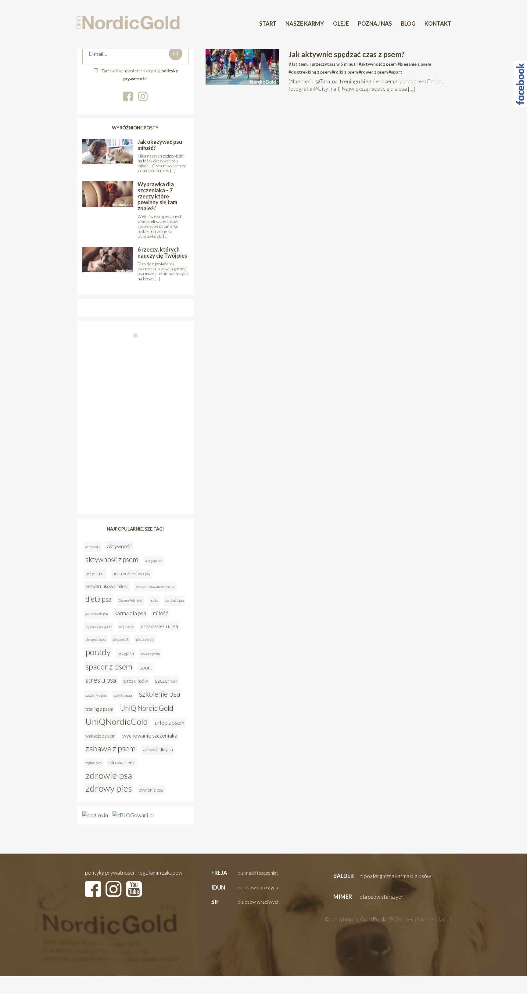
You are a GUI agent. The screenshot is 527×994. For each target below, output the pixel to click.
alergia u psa (153, 561)
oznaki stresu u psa (159, 626)
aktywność (119, 546)
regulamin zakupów (160, 872)
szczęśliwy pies (96, 695)
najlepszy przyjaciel (98, 627)
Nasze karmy (304, 23)
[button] (244, 873)
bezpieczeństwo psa (132, 573)
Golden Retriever (131, 600)
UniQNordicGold (116, 721)
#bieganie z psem (414, 64)
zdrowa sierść (122, 762)
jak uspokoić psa (96, 614)
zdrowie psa (108, 775)
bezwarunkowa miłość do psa (155, 587)
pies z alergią (145, 639)
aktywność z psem (111, 559)
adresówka (92, 547)
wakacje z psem (100, 735)
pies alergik (121, 639)
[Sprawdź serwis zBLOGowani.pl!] (133, 814)
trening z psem (99, 709)
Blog (408, 23)
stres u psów (135, 681)
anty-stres (95, 573)
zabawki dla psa (158, 749)
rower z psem (150, 654)
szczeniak (166, 680)
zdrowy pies (108, 788)
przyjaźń (126, 653)
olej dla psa (126, 627)
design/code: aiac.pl (428, 919)
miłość (160, 613)
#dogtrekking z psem (310, 72)
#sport (395, 72)
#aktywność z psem (377, 64)
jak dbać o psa (174, 600)
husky (154, 600)
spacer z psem (108, 666)
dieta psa (98, 599)
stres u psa (100, 680)
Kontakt (438, 23)
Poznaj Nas (375, 23)
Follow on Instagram (137, 347)
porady (98, 652)
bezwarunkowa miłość (107, 586)
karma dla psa (130, 613)
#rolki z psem (345, 72)
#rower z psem (373, 72)
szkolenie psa (159, 693)
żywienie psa (151, 790)
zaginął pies (93, 763)
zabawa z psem (110, 748)
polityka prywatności (109, 872)
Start (267, 23)
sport (145, 667)
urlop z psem (169, 722)
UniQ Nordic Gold (146, 708)
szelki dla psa (123, 695)
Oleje (341, 23)
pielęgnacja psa (95, 639)
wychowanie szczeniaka (149, 735)
